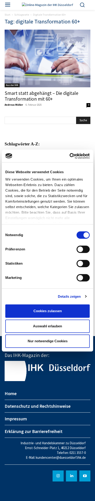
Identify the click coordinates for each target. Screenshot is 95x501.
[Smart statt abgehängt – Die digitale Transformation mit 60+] (47, 58)
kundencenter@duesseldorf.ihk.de (61, 457)
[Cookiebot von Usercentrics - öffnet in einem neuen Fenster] (69, 156)
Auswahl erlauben (47, 326)
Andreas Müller (14, 104)
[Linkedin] (71, 475)
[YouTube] (84, 475)
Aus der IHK (12, 85)
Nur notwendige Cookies (48, 341)
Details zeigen (69, 296)
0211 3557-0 (77, 452)
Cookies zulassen (47, 311)
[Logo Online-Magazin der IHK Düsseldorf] (47, 5)
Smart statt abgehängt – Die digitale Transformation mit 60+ (41, 96)
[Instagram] (58, 475)
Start (7, 14)
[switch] (83, 249)
